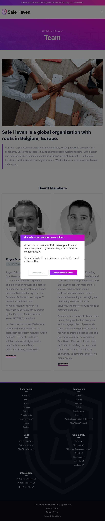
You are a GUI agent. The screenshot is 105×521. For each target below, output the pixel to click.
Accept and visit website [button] (63, 273)
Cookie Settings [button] (38, 273)
